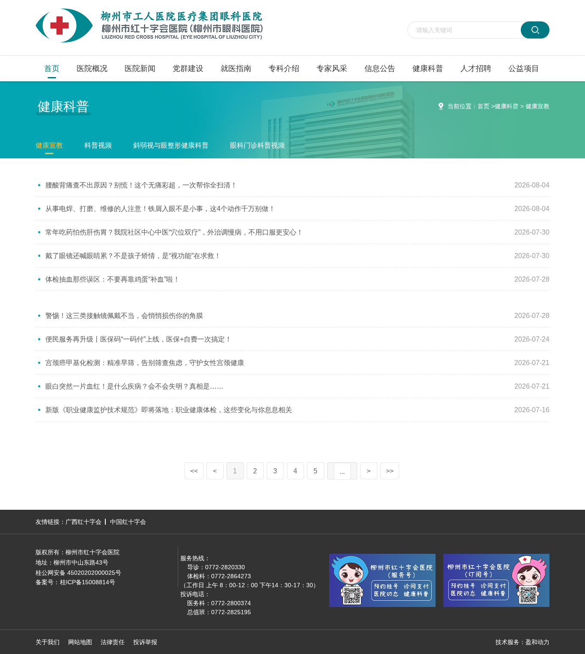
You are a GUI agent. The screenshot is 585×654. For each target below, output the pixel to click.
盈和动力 (537, 642)
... (342, 471)
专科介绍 (284, 68)
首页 (52, 68)
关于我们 (48, 642)
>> (390, 471)
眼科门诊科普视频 (257, 145)
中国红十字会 (128, 521)
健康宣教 (537, 106)
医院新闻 (140, 68)
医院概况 (92, 68)
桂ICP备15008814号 (87, 582)
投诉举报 (145, 642)
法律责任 (113, 642)
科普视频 (98, 145)
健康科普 (427, 68)
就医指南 (236, 68)
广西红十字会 (83, 521)
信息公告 (379, 68)
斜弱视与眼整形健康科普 (171, 145)
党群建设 (188, 68)
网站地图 (80, 642)
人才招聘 (475, 68)
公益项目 (523, 68)
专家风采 (331, 68)
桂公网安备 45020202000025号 (78, 572)
